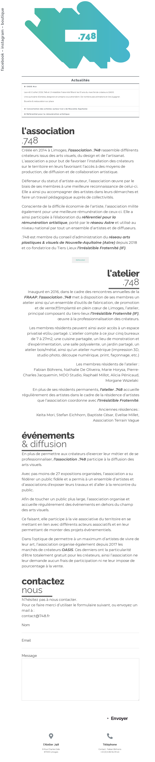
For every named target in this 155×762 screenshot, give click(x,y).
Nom (26, 625)
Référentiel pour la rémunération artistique (48, 114)
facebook (2, 62)
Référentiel (80, 260)
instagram (2, 39)
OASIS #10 (32, 87)
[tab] (80, 86)
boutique (2, 16)
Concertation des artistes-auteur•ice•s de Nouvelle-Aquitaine (57, 109)
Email (26, 640)
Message (29, 655)
